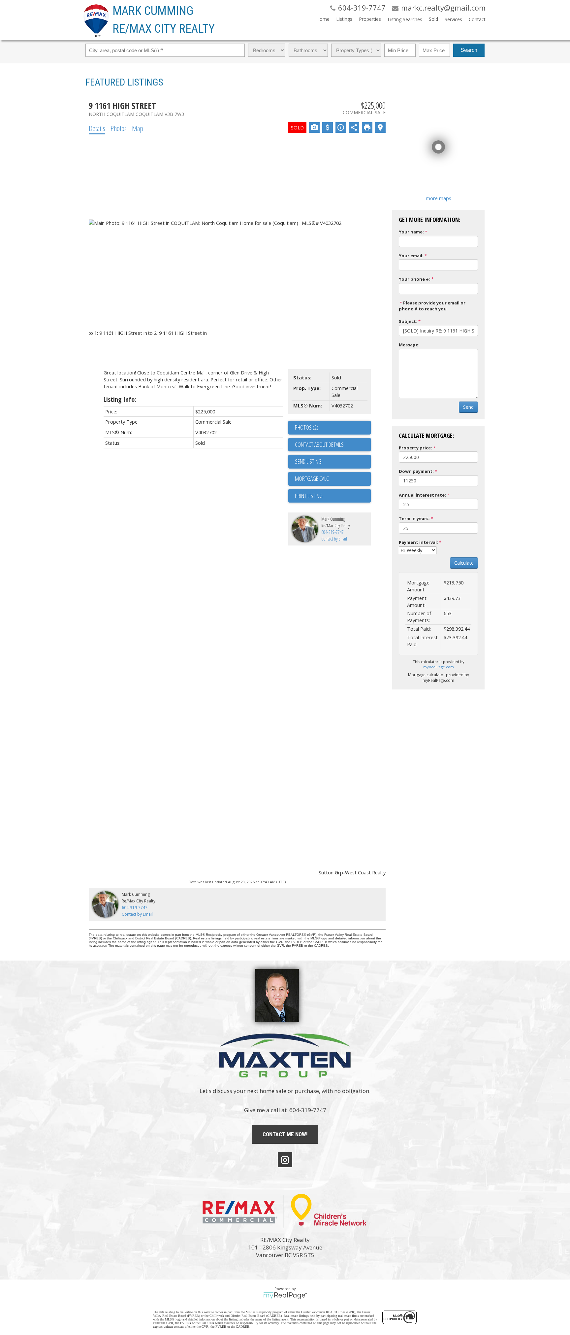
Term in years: (414, 518)
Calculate (464, 563)
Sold (433, 19)
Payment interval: (418, 542)
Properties (370, 19)
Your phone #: (414, 279)
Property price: (415, 448)
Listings (344, 19)
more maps (438, 198)
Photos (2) (306, 427)
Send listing (308, 461)
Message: (409, 345)
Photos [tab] (119, 128)
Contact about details (319, 444)
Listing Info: (120, 399)
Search (468, 50)
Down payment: (416, 471)
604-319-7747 (332, 532)
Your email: (411, 256)
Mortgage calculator (333, 478)
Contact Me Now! (285, 1134)
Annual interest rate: (422, 495)
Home (323, 19)
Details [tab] (97, 128)
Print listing (309, 496)
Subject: (408, 321)
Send (468, 407)
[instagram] (285, 1159)
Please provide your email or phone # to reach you (432, 306)
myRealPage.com (438, 666)
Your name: (411, 232)
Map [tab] (137, 128)
